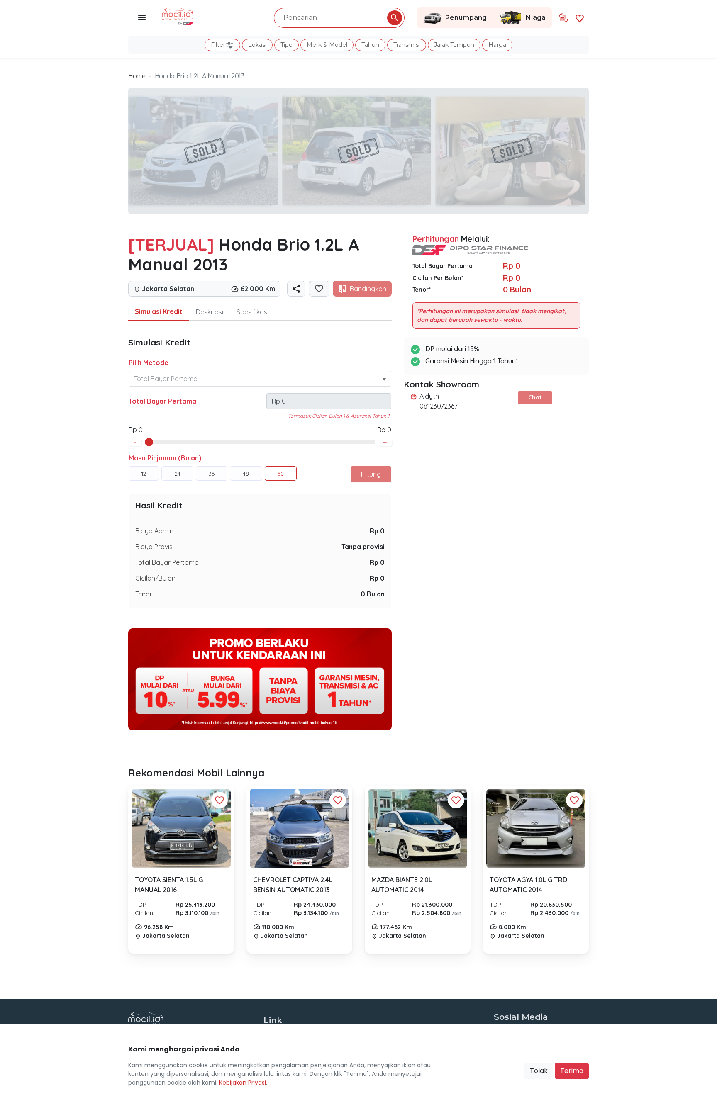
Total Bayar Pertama (162, 401)
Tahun (370, 45)
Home (137, 76)
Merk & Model (327, 45)
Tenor (143, 594)
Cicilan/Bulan (155, 578)
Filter (218, 45)
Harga (497, 45)
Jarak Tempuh (454, 45)
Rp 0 (377, 531)
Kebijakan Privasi (242, 1082)
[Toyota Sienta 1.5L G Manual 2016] (181, 828)
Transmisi (406, 45)
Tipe (286, 45)
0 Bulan (373, 594)
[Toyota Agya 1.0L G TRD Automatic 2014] (535, 829)
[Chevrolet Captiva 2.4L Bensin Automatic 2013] (299, 828)
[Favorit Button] (219, 800)
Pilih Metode (148, 362)
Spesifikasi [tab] (252, 312)
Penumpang (466, 18)
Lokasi (257, 45)
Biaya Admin (154, 531)
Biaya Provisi (154, 547)
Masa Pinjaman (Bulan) (165, 458)
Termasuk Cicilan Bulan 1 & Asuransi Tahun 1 (338, 416)
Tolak (539, 1070)
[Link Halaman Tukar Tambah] (563, 18)
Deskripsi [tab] (209, 312)
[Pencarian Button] (394, 17)
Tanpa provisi (363, 547)
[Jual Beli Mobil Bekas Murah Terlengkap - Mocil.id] (177, 15)
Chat (535, 397)
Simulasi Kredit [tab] (159, 311)
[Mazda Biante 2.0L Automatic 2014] (417, 828)
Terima (571, 1070)
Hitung (371, 474)
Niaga (536, 18)
